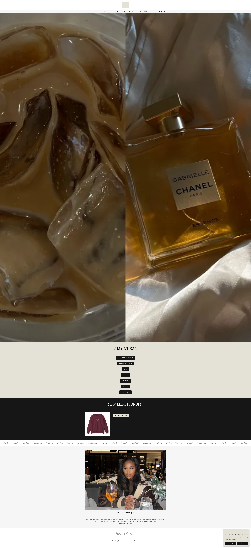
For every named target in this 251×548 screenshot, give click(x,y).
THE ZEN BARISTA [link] (113, 11)
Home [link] (104, 11)
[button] (139, 11)
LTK (125, 369)
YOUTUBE (125, 380)
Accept (242, 543)
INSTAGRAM (125, 392)
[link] (125, 4)
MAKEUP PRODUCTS (125, 363)
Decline (230, 543)
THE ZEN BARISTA (121, 415)
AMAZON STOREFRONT (125, 357)
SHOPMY (125, 375)
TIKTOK (125, 386)
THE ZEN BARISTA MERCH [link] (127, 11)
